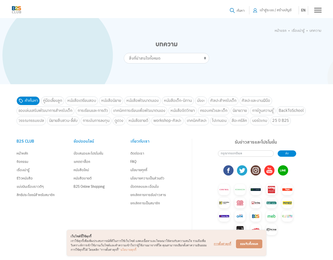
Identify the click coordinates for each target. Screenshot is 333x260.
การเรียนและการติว (93, 110)
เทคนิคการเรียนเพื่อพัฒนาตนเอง (139, 110)
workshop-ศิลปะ (167, 120)
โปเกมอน (219, 120)
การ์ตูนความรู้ (263, 110)
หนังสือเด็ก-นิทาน (178, 100)
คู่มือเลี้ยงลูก (52, 100)
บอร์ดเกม (259, 120)
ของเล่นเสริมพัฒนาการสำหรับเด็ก (45, 110)
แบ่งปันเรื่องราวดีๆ (30, 186)
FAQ (133, 162)
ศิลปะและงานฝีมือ (256, 100)
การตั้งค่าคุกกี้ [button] (222, 244)
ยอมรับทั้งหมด (249, 244)
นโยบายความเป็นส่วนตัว (147, 178)
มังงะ (201, 100)
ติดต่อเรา (137, 153)
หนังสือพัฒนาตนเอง (142, 100)
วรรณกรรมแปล (31, 120)
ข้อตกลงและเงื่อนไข (144, 186)
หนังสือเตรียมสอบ (81, 100)
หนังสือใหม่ (81, 170)
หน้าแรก (280, 30)
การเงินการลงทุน (96, 120)
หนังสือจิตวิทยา (182, 110)
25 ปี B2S (280, 120)
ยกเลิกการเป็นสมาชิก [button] (145, 203)
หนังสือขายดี (138, 120)
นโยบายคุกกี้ (138, 170)
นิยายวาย (240, 110)
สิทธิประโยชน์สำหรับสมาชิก (36, 195)
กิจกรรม (22, 162)
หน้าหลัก (22, 153)
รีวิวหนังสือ (25, 178)
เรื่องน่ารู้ (298, 30)
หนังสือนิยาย (111, 100)
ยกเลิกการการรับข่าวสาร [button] (148, 195)
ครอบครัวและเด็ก (213, 110)
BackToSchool (291, 110)
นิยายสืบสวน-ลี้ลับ (63, 120)
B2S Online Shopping (89, 186)
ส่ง (287, 153)
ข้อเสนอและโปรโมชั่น (88, 153)
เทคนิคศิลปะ (197, 120)
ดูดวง (119, 120)
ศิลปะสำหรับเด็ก (223, 100)
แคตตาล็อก (82, 162)
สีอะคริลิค (239, 120)
